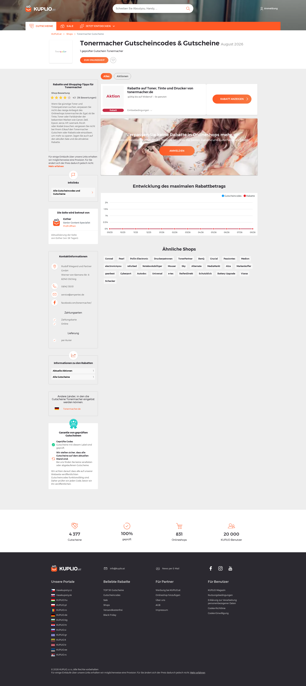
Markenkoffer (244, 266)
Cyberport (125, 273)
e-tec (171, 273)
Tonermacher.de (72, 409)
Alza (228, 266)
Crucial (214, 258)
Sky (184, 266)
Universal (157, 273)
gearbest (110, 273)
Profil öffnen (69, 226)
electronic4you (113, 266)
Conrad (109, 258)
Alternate (196, 266)
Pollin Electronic (139, 258)
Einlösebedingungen (138, 110)
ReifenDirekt (186, 273)
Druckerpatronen (163, 258)
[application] (179, 214)
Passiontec (229, 258)
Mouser (172, 266)
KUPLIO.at (56, 34)
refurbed (132, 266)
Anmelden (176, 150)
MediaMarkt (213, 266)
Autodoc (141, 273)
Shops (69, 34)
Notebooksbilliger (152, 266)
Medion (245, 258)
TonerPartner (185, 258)
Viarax (244, 273)
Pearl (121, 258)
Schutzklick (205, 273)
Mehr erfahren (56, 166)
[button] (232, 195)
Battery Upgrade (226, 273)
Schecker (110, 281)
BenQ (201, 258)
